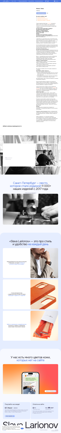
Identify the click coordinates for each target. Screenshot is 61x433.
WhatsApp (38, 88)
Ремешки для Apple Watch (23, 1)
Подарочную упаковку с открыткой (43, 20)
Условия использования (43, 429)
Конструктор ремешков (39, 1)
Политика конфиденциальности (54, 430)
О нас (12, 1)
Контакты (56, 1)
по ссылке (4, 430)
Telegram (54, 87)
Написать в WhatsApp (50, 391)
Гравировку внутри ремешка (42, 18)
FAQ (15, 1)
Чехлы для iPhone (31, 1)
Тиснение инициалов (41, 17)
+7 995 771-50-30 (9, 367)
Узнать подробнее (9, 416)
